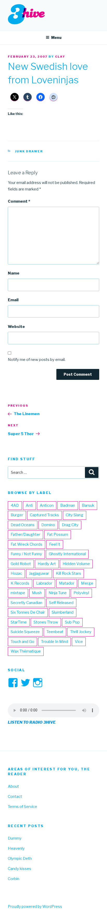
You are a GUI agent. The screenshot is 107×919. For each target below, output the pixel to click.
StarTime (19, 622)
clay (60, 56)
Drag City (70, 525)
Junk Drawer (29, 151)
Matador (66, 583)
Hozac (16, 573)
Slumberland (62, 612)
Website (16, 326)
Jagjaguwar (39, 573)
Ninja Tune (58, 593)
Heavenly (16, 848)
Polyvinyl (81, 593)
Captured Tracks (44, 515)
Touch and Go (22, 641)
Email (13, 300)
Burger (17, 515)
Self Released (61, 602)
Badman (67, 505)
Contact (15, 796)
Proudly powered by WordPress (35, 906)
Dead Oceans (23, 525)
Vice (79, 641)
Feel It (54, 544)
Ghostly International (67, 554)
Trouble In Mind (54, 641)
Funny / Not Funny (26, 554)
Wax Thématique (26, 651)
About (13, 786)
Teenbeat (54, 631)
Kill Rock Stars (68, 573)
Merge (87, 583)
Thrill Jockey (80, 631)
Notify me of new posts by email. (36, 359)
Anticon (47, 505)
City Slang (74, 515)
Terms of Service (22, 806)
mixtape (18, 593)
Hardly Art (47, 563)
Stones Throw (46, 622)
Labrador (44, 583)
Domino (48, 525)
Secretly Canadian (26, 602)
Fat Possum (57, 534)
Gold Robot (21, 563)
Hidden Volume (76, 563)
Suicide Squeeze (25, 631)
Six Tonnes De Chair (28, 612)
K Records (20, 583)
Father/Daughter (25, 534)
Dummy (15, 838)
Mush (37, 593)
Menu (56, 37)
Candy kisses (19, 868)
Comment (19, 201)
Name (13, 273)
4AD (15, 505)
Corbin (13, 878)
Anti (29, 505)
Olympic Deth (20, 858)
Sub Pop (72, 622)
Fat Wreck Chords (26, 544)
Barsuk (88, 505)
